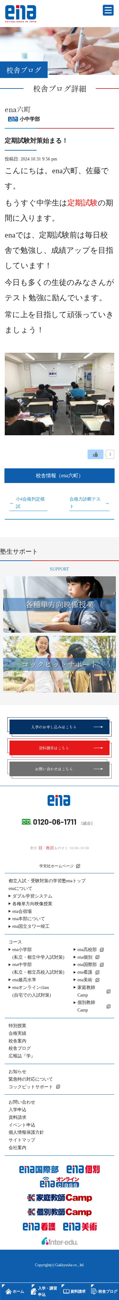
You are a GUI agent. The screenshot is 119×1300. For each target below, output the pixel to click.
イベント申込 (22, 1125)
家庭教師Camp (86, 991)
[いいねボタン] (95, 454)
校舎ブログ (20, 1048)
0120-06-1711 (54, 821)
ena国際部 (87, 964)
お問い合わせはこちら (54, 768)
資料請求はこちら (54, 747)
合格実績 (17, 1033)
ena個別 (84, 957)
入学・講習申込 (47, 1291)
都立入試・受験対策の (47, 880)
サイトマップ (22, 1140)
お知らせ (17, 1071)
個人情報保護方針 (26, 1132)
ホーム (18, 1291)
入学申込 (17, 1109)
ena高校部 (87, 949)
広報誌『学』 (22, 1056)
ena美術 (84, 979)
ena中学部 (38, 968)
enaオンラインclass (31, 991)
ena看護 (84, 972)
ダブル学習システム (32, 896)
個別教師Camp (86, 1006)
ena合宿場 (22, 911)
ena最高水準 (24, 979)
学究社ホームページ (56, 866)
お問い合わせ (22, 1102)
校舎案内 (17, 1041)
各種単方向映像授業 (32, 903)
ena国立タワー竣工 (31, 926)
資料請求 (17, 1117)
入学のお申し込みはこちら (54, 726)
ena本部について (28, 918)
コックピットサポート (31, 1086)
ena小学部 (38, 953)
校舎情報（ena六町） (59, 475)
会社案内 (17, 1147)
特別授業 (17, 1025)
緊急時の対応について (31, 1079)
